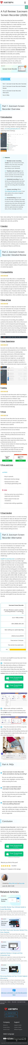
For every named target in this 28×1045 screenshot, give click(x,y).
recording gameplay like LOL (12, 128)
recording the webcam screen (13, 191)
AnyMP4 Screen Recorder (7, 559)
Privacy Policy (6, 1027)
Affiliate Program (18, 1029)
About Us (5, 1025)
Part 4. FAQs (6, 95)
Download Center (12, 1013)
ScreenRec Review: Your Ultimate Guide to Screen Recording (13, 908)
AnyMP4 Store (11, 1016)
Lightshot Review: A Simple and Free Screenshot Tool (11, 954)
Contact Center (17, 1027)
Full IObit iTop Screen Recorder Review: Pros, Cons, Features (13, 931)
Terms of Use (6, 1029)
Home (8, 1002)
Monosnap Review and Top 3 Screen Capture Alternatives (13, 977)
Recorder (22, 883)
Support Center (18, 1025)
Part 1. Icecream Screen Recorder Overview (14, 84)
